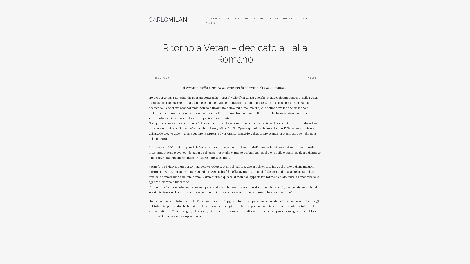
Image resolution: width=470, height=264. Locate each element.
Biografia (213, 18)
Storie (259, 18)
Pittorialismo (237, 18)
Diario (210, 23)
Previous (159, 78)
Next (314, 78)
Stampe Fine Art (282, 18)
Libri (303, 18)
